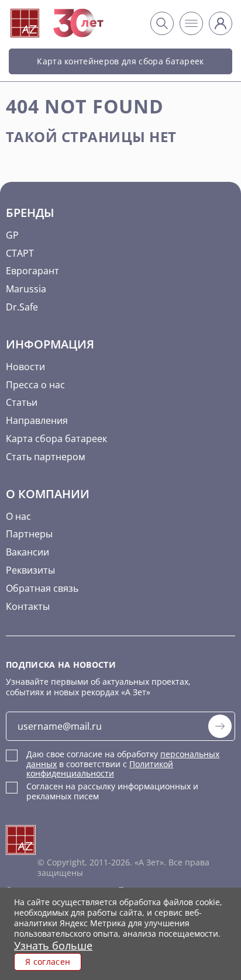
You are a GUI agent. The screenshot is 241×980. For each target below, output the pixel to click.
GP (12, 235)
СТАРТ (20, 253)
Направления (37, 420)
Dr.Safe (22, 307)
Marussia (26, 288)
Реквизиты (30, 570)
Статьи (21, 402)
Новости (25, 366)
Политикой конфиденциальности (99, 768)
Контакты (28, 606)
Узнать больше (53, 945)
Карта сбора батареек (56, 438)
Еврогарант (32, 270)
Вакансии (27, 552)
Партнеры (29, 533)
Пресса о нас (35, 384)
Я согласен (47, 961)
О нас (18, 516)
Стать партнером (45, 456)
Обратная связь (42, 588)
